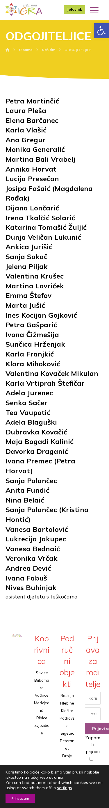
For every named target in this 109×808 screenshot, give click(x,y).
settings (64, 787)
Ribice (41, 718)
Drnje (67, 756)
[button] (101, 30)
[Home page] (8, 50)
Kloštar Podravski (67, 718)
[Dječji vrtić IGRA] (24, 9)
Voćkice (42, 695)
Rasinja (67, 695)
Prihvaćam (20, 798)
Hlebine (67, 703)
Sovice (42, 672)
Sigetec (67, 733)
